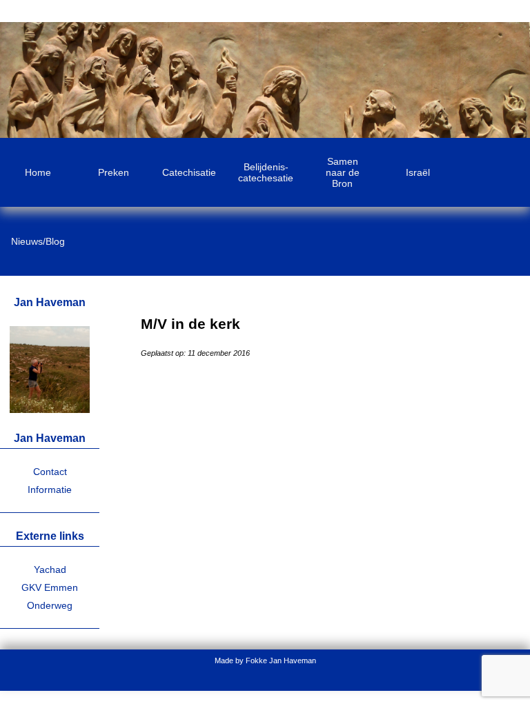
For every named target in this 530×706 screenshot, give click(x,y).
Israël (418, 172)
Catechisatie (189, 172)
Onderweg (49, 605)
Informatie (50, 489)
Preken (113, 172)
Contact (50, 471)
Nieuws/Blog (38, 241)
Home (38, 172)
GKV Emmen (49, 587)
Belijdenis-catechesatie (265, 172)
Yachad (50, 569)
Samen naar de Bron (343, 172)
